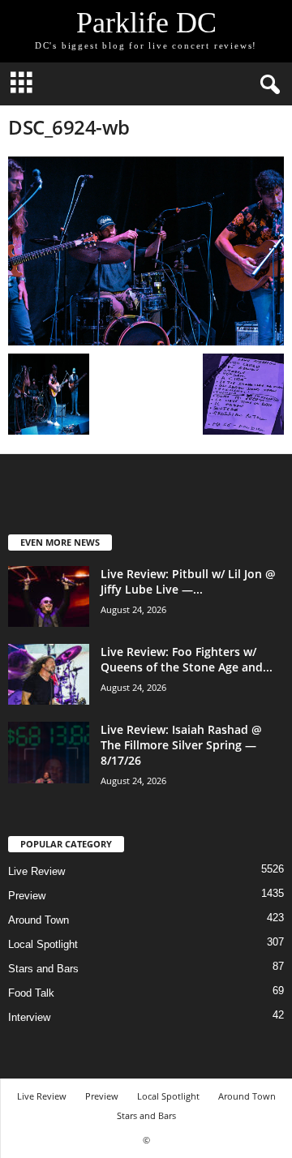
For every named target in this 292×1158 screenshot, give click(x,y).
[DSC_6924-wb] (146, 251)
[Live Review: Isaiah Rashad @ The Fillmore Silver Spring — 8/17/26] (48, 752)
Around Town (38, 920)
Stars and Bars (43, 969)
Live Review (36, 871)
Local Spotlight (43, 944)
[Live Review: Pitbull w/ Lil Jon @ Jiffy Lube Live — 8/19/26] (48, 596)
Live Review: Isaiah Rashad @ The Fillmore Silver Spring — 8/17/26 (181, 745)
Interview (29, 1017)
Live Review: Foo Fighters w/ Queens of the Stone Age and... (187, 659)
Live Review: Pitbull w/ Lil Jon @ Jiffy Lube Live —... (188, 581)
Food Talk (31, 993)
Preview (26, 896)
